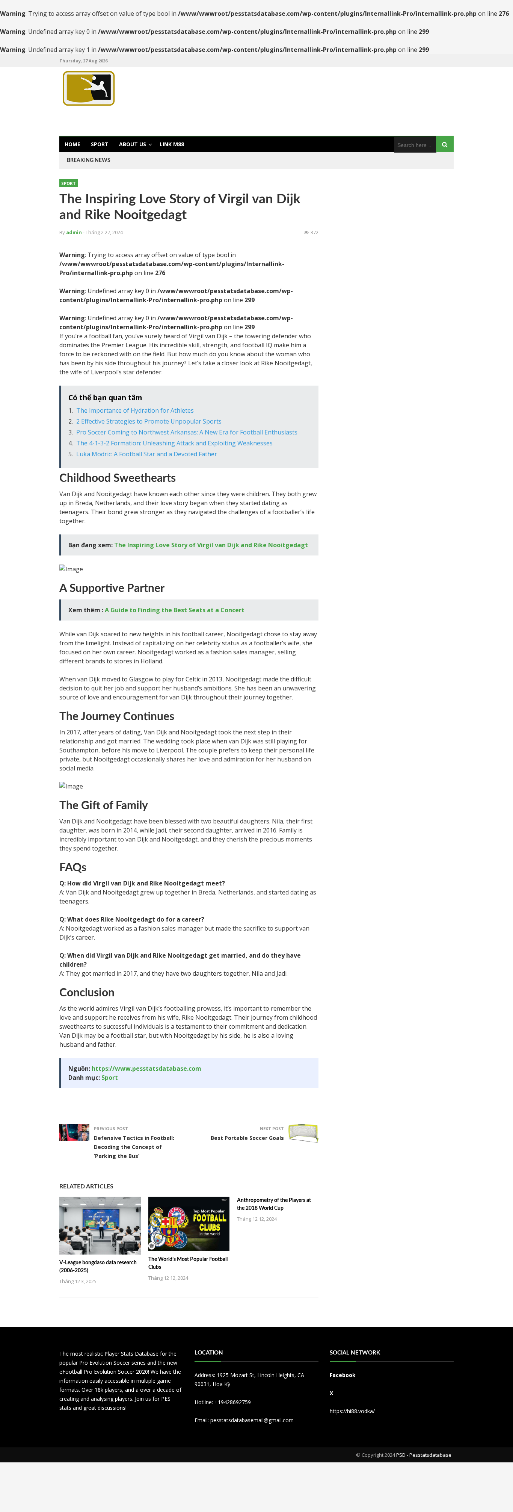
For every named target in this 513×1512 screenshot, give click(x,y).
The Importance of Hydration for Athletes (135, 410)
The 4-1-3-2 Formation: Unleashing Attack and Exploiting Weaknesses (174, 443)
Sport (100, 144)
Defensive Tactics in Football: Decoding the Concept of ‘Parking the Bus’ (134, 1146)
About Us (132, 144)
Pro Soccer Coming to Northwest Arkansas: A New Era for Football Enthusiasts (186, 432)
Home (72, 144)
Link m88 (172, 144)
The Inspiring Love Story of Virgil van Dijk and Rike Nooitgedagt (211, 545)
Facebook (343, 1375)
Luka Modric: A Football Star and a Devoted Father (146, 454)
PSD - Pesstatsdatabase (423, 1454)
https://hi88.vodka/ (352, 1411)
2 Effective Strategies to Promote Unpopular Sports (149, 421)
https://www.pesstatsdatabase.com (146, 1068)
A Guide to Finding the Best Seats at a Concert (174, 610)
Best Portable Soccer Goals (247, 1137)
